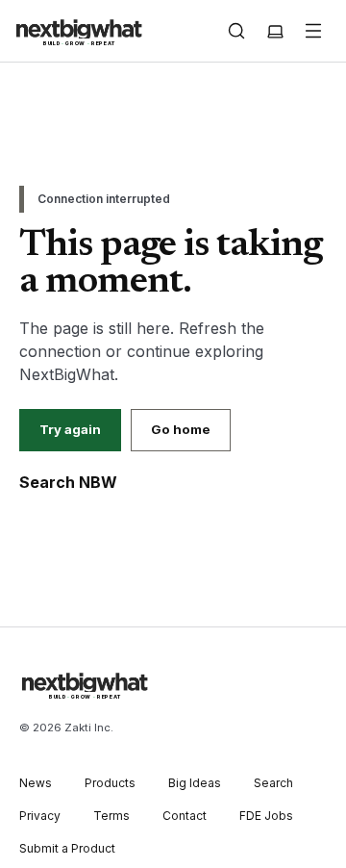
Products (110, 783)
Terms (111, 815)
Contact (184, 815)
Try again (70, 429)
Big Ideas (194, 783)
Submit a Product (67, 848)
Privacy (40, 815)
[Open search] (236, 31)
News (35, 783)
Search (273, 783)
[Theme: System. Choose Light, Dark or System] (275, 31)
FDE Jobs (266, 815)
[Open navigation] (313, 31)
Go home (180, 429)
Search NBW (68, 482)
